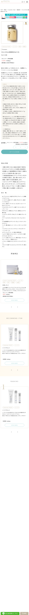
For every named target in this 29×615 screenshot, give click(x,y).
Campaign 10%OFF (8, 345)
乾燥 (4, 282)
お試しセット (5, 285)
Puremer (4, 49)
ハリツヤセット (6, 348)
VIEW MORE (14, 300)
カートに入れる (14, 151)
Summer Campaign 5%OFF (9, 280)
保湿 (20, 46)
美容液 (24, 46)
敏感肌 (13, 282)
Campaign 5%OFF (6, 46)
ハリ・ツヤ (15, 46)
